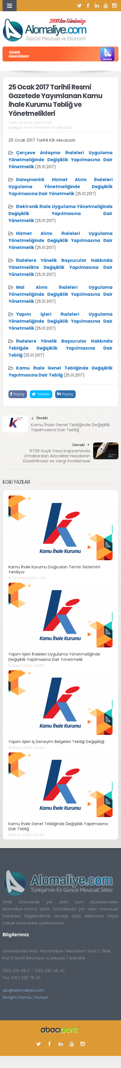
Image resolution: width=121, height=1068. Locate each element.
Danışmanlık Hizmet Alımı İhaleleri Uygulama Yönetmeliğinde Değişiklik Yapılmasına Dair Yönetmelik (60, 187)
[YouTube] (105, 5)
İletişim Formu (17, 997)
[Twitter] (79, 5)
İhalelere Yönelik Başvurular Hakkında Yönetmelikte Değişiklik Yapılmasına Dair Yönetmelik (60, 267)
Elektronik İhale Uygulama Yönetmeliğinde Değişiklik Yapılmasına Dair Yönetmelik (60, 213)
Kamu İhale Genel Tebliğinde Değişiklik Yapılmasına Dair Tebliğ (70, 427)
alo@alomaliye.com (23, 990)
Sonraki (78, 444)
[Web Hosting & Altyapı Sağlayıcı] (60, 1030)
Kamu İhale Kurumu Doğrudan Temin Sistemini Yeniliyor (54, 569)
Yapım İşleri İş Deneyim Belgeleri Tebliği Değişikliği (56, 741)
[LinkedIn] (97, 5)
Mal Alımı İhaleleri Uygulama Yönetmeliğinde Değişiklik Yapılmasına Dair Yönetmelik (60, 294)
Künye (41, 997)
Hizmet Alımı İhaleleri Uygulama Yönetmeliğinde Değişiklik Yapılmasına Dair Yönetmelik (60, 240)
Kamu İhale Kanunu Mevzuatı (48, 127)
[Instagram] (114, 5)
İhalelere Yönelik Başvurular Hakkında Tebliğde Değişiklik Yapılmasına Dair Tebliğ (60, 348)
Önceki (42, 418)
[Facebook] (88, 5)
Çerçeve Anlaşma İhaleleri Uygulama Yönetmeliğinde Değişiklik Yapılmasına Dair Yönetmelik (60, 160)
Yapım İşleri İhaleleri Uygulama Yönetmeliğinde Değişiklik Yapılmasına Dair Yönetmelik (60, 321)
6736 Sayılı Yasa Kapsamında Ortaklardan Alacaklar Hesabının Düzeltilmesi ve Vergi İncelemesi (56, 456)
